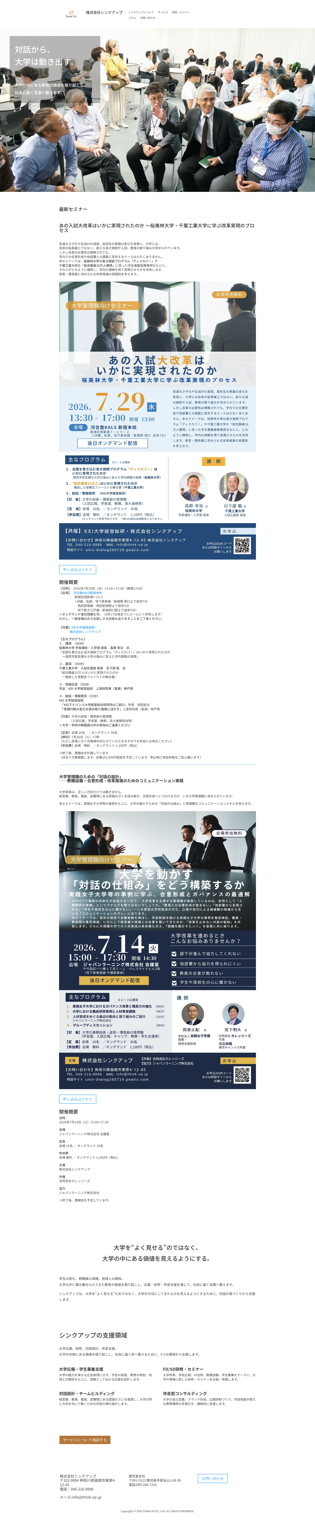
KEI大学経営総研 (83, 627)
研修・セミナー (181, 12)
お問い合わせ (147, 17)
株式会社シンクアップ (85, 631)
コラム (132, 17)
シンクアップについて (141, 12)
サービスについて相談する (85, 1440)
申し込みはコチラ (77, 570)
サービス (163, 12)
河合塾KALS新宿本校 (87, 592)
